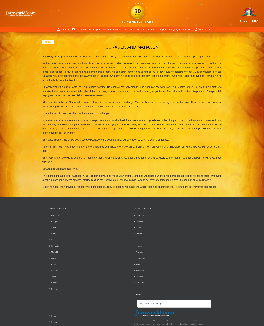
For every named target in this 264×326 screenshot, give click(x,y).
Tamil (53, 276)
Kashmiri (139, 276)
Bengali (54, 221)
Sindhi (54, 283)
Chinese (139, 221)
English (139, 234)
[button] (210, 29)
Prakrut (54, 264)
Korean (54, 316)
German (139, 252)
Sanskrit (54, 289)
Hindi (53, 234)
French (139, 246)
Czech (138, 227)
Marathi (54, 252)
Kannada (55, 246)
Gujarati (54, 227)
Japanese (140, 270)
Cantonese (140, 215)
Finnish (139, 240)
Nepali (54, 322)
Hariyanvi (55, 240)
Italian (138, 264)
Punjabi (54, 270)
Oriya (53, 258)
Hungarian (140, 258)
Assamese (55, 215)
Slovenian (140, 283)
